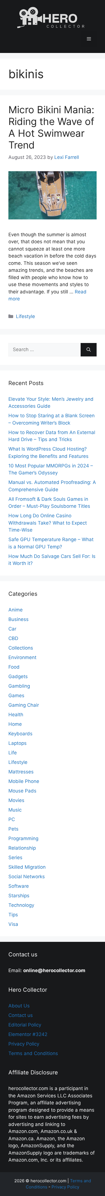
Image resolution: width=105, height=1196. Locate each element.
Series (15, 857)
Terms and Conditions (33, 1053)
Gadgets (18, 676)
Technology (21, 905)
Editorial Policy (24, 1025)
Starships (18, 895)
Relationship (22, 848)
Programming (23, 838)
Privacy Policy (23, 1044)
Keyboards (20, 733)
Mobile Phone (23, 781)
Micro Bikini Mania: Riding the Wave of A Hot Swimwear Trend (51, 127)
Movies (16, 800)
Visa (13, 924)
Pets (13, 829)
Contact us (20, 1015)
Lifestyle (25, 316)
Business (18, 619)
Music (15, 810)
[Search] (89, 349)
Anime (15, 610)
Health (15, 714)
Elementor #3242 (27, 1034)
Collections (20, 648)
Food (14, 667)
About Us (19, 1006)
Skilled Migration (27, 867)
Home (15, 724)
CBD (13, 638)
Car (12, 629)
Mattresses (21, 772)
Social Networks (26, 876)
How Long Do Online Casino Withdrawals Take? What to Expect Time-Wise (47, 523)
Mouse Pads (22, 791)
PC (11, 819)
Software (18, 886)
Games (16, 695)
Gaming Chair (23, 705)
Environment (22, 657)
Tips (13, 914)
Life (12, 752)
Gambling (19, 686)
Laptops (17, 743)
